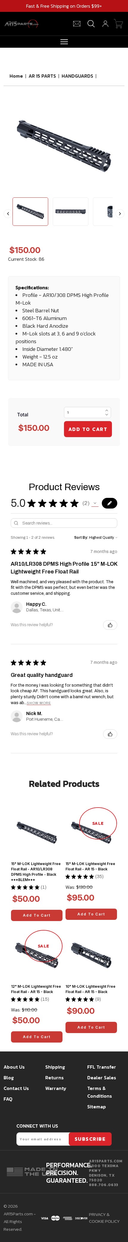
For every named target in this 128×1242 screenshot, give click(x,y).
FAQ (8, 1098)
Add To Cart (36, 915)
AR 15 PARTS (42, 75)
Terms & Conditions (99, 1092)
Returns (54, 1077)
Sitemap (96, 1106)
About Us (14, 1066)
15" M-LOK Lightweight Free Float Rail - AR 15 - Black (90, 866)
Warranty (55, 1088)
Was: (70, 887)
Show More (39, 703)
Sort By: (81, 538)
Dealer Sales (101, 1077)
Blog (9, 1077)
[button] (95, 503)
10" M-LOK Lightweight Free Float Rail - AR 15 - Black (90, 989)
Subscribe (90, 1138)
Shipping (55, 1066)
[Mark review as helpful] (110, 625)
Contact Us (16, 1088)
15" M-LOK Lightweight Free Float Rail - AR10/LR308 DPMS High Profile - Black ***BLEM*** (36, 871)
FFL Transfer (101, 1066)
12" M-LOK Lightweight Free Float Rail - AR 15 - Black (36, 989)
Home (16, 75)
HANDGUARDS (78, 75)
